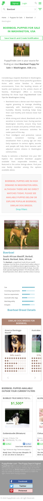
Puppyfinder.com (8, 466)
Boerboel (29, 17)
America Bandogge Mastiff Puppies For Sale (15, 351)
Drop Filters (21, 209)
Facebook (22, 481)
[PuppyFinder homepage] (3, 3)
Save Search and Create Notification (21, 38)
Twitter (22, 486)
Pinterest (22, 490)
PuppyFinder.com (9, 463)
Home (4, 17)
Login (24, 3)
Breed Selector (20, 469)
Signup (15, 3)
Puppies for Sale (16, 17)
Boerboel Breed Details (21, 310)
